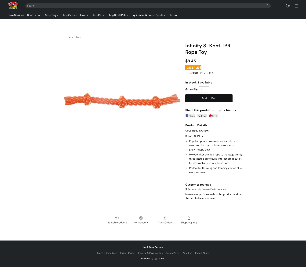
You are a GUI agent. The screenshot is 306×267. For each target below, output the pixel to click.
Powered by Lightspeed (153, 258)
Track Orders (165, 222)
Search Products (117, 222)
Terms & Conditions (107, 253)
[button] (13, 6)
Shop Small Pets (117, 15)
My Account (141, 222)
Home (67, 37)
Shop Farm (33, 15)
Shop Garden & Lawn (74, 15)
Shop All (173, 15)
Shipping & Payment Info (150, 253)
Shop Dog (51, 15)
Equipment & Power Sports (148, 15)
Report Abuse (202, 253)
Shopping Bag (189, 222)
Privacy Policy (127, 253)
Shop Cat (97, 15)
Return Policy (172, 253)
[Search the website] (267, 5)
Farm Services (16, 15)
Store (78, 37)
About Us (187, 253)
